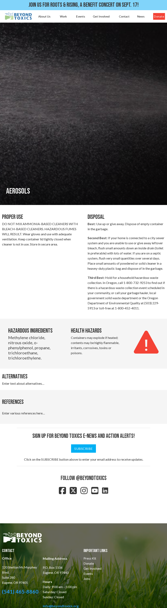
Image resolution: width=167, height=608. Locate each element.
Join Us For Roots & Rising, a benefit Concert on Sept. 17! (84, 5)
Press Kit (90, 558)
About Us (44, 16)
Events (80, 16)
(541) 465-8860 (20, 591)
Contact (124, 16)
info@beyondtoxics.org (61, 606)
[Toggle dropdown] (52, 16)
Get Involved (101, 16)
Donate (159, 16)
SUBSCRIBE (83, 448)
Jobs (87, 579)
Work (63, 16)
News (141, 16)
